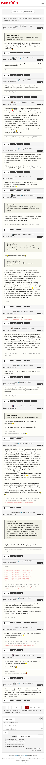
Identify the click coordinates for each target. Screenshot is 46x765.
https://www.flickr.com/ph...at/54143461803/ (17, 580)
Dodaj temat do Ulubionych (33, 749)
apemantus (17, 102)
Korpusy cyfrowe (31, 18)
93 (23, 708)
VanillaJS (36, 757)
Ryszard (17, 406)
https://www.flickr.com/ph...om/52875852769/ (18, 574)
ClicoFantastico (16, 513)
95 (31, 708)
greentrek (17, 58)
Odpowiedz (10, 719)
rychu (15, 80)
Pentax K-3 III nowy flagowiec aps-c (23, 12)
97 (39, 708)
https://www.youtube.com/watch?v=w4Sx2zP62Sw (18, 319)
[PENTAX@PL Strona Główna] (10, 3)
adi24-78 (16, 311)
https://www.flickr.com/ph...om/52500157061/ (18, 572)
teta (16, 26)
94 (27, 708)
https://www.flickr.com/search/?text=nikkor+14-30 (18, 571)
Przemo (25, 755)
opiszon (18, 757)
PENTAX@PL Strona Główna (12, 18)
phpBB (16, 755)
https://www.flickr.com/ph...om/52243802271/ (18, 578)
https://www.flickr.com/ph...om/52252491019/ (18, 576)
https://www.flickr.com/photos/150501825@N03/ (19, 503)
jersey (16, 149)
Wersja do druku (36, 750)
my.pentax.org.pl (23, 762)
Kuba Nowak (16, 195)
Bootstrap (29, 757)
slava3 (16, 443)
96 (35, 708)
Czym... (23, 18)
